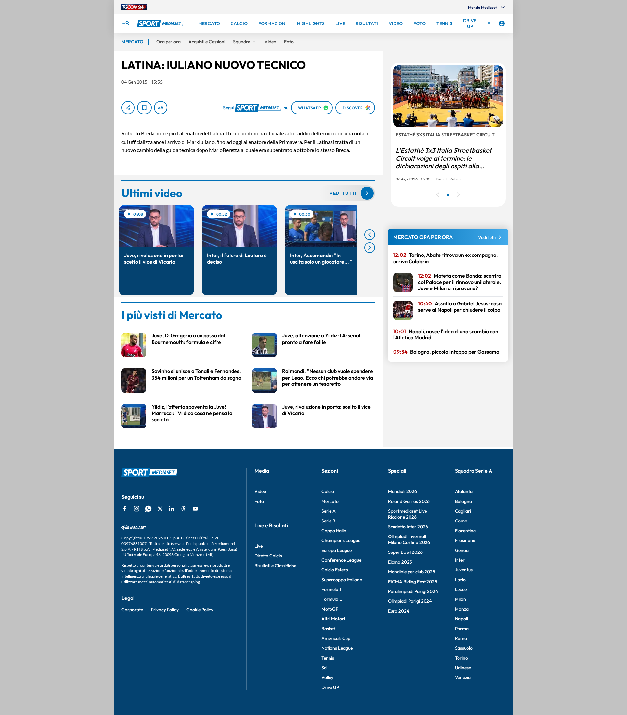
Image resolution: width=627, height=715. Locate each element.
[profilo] (501, 23)
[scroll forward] (369, 247)
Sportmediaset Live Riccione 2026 (407, 514)
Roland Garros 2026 (409, 501)
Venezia (463, 677)
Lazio (460, 580)
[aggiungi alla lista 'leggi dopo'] (144, 107)
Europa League (336, 550)
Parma (462, 628)
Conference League (341, 560)
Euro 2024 (398, 611)
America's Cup (335, 638)
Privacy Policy (165, 610)
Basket (328, 628)
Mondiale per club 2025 (411, 572)
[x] (160, 508)
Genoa (462, 550)
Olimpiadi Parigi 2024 (410, 601)
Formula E (331, 599)
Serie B (328, 521)
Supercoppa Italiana (341, 580)
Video (260, 491)
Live (258, 546)
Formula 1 (331, 589)
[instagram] (136, 508)
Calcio (327, 491)
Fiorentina (465, 531)
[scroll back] (369, 234)
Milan (460, 599)
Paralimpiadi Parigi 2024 (413, 591)
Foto (259, 501)
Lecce (461, 589)
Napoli (461, 619)
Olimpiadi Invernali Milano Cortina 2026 (409, 539)
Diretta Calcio (268, 556)
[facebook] (124, 508)
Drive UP (330, 687)
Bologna (463, 501)
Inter (460, 560)
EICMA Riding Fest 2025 (412, 581)
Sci (324, 668)
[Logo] (161, 23)
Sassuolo (464, 648)
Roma (461, 638)
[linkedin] (172, 508)
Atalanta (464, 491)
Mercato (330, 501)
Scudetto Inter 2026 (408, 527)
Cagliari (463, 511)
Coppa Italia (333, 531)
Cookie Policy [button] (199, 610)
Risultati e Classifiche (275, 565)
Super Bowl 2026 (405, 552)
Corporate (132, 610)
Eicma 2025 (400, 562)
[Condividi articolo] (128, 107)
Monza (462, 609)
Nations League (337, 648)
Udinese (463, 668)
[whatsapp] (148, 508)
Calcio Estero (334, 570)
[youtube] (195, 508)
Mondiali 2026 (402, 491)
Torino (461, 658)
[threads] (183, 508)
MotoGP (329, 609)
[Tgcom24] (134, 7)
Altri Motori (333, 619)
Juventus (464, 570)
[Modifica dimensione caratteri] (160, 107)
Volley (327, 677)
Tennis (327, 658)
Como (461, 521)
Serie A (328, 511)
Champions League (340, 540)
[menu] (125, 23)
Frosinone (465, 540)
